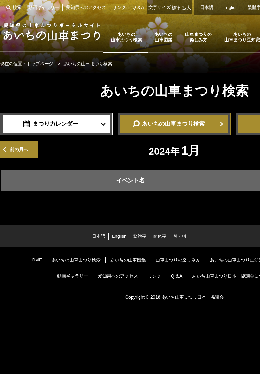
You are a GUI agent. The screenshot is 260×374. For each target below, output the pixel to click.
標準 (176, 7)
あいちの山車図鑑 (163, 37)
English (230, 7)
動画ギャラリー (43, 7)
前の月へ (19, 149)
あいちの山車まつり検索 (126, 37)
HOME (35, 259)
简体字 (159, 236)
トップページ (40, 63)
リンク (119, 7)
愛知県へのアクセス (86, 7)
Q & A (138, 7)
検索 (17, 7)
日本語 (206, 7)
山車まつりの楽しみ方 (198, 37)
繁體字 (139, 236)
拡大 (186, 7)
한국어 (179, 236)
